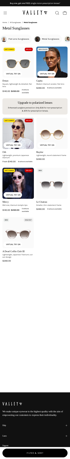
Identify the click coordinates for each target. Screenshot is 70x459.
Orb (4, 152)
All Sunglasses (15, 22)
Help (4, 425)
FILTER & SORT (35, 453)
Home (4, 22)
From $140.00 (17, 161)
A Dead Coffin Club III (13, 251)
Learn (4, 436)
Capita (39, 80)
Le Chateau (41, 202)
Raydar (39, 152)
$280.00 (49, 88)
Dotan (5, 80)
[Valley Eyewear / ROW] (35, 13)
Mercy (5, 202)
